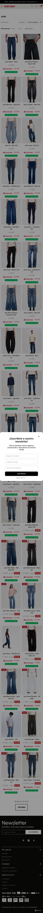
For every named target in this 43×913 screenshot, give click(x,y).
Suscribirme (21, 474)
